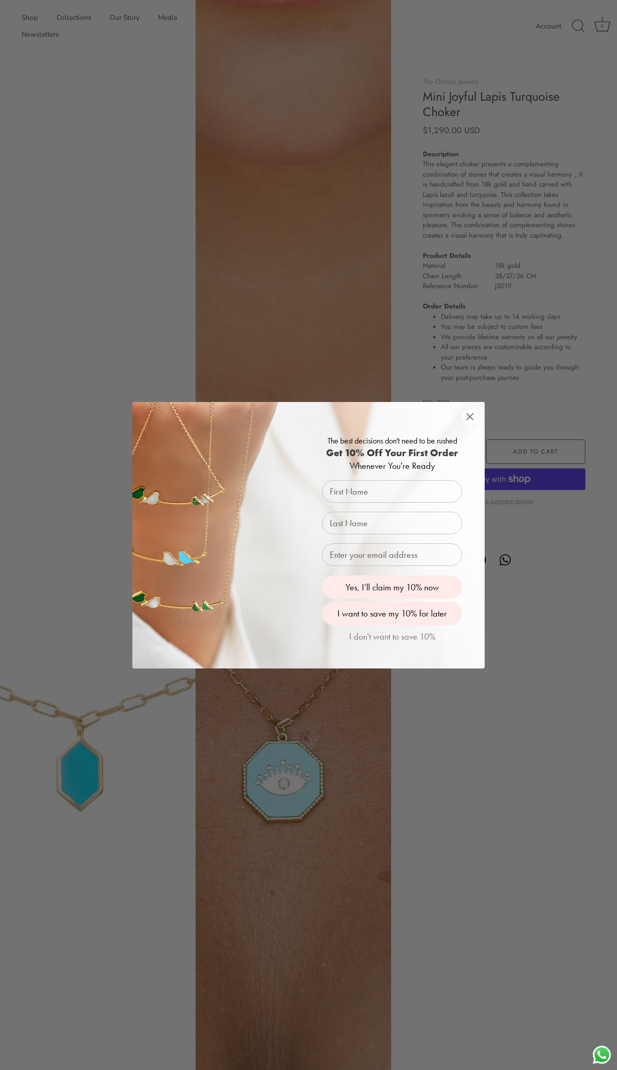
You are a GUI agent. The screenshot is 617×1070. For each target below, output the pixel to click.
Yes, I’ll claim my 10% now (392, 587)
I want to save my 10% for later (392, 613)
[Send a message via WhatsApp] (601, 1054)
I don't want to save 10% (392, 636)
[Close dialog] (470, 417)
